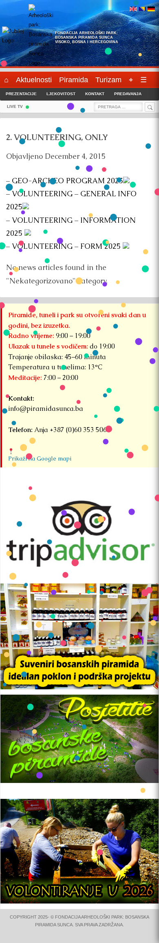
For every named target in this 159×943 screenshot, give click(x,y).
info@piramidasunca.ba (45, 408)
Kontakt (94, 94)
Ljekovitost (60, 94)
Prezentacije (21, 94)
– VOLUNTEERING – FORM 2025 (64, 246)
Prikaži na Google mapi (39, 458)
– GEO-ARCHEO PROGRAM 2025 (64, 180)
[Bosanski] (142, 10)
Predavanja (127, 94)
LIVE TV (15, 106)
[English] (133, 10)
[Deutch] (151, 10)
